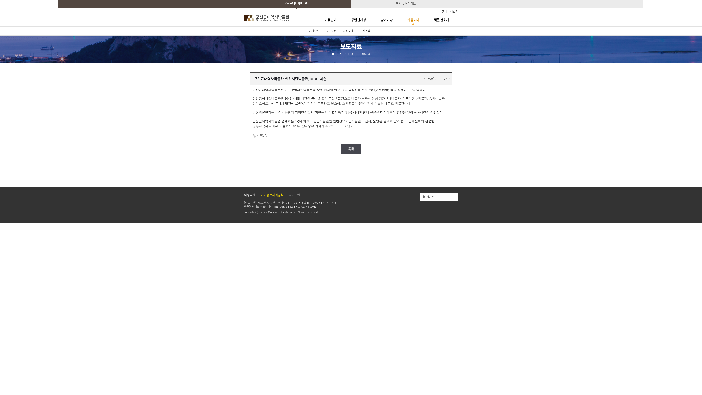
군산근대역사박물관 (296, 3)
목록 (351, 148)
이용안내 (330, 19)
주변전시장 (358, 19)
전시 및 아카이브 (406, 3)
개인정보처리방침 (272, 195)
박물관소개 (441, 19)
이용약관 (249, 195)
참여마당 (387, 19)
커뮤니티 (413, 19)
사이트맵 (453, 12)
